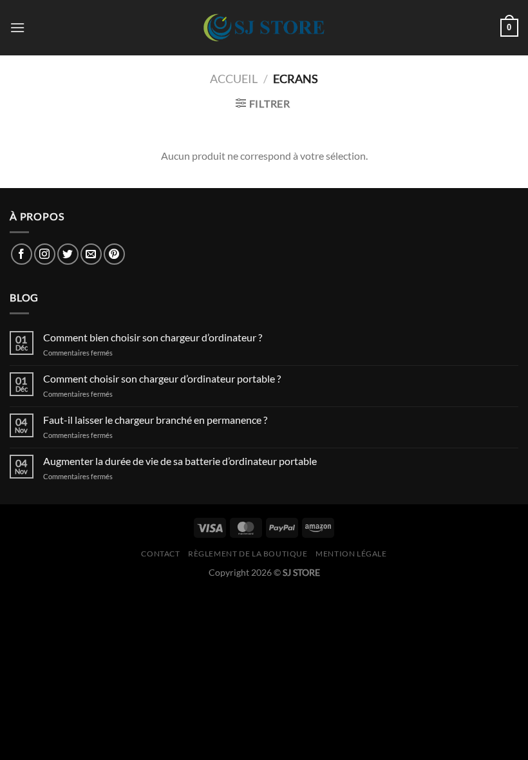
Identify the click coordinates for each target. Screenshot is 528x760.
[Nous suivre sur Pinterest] (114, 254)
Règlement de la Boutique (248, 553)
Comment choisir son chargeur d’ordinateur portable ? (162, 378)
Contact (160, 553)
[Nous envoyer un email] (91, 254)
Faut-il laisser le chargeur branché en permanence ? (155, 419)
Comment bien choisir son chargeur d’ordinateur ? (152, 337)
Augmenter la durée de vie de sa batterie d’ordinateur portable (180, 461)
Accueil (234, 78)
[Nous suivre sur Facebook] (21, 254)
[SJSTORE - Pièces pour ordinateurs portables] (264, 27)
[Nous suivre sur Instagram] (44, 254)
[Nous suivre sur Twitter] (68, 254)
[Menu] (17, 27)
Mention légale (351, 553)
